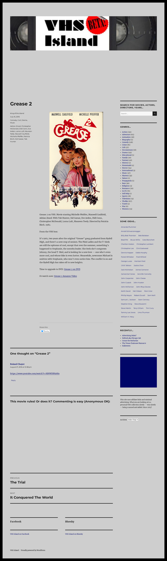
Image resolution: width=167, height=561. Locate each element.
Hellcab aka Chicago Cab (131, 338)
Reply (13, 380)
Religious (125, 186)
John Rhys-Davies (143, 287)
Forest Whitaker (127, 257)
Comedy (13, 120)
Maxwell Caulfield (22, 134)
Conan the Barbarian (130, 341)
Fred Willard (141, 257)
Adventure (126, 135)
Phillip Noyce (126, 295)
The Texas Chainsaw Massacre (134, 343)
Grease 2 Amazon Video (65, 276)
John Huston (139, 282)
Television (126, 199)
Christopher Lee (127, 248)
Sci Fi (124, 191)
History (125, 163)
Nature (124, 178)
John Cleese (141, 278)
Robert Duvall (139, 295)
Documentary (127, 150)
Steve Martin (126, 308)
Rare (124, 183)
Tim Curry (150, 308)
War (123, 206)
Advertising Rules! (129, 336)
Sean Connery (143, 300)
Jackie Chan (139, 265)
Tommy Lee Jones (128, 312)
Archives (123, 420)
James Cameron (142, 270)
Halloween (126, 346)
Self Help (125, 194)
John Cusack (126, 282)
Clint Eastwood (142, 248)
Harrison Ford (139, 261)
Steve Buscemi (140, 304)
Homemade (126, 165)
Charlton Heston (127, 244)
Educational (126, 155)
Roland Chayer (17, 364)
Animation (126, 137)
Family (124, 158)
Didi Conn (23, 129)
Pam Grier (148, 291)
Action (124, 132)
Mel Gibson (137, 291)
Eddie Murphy (141, 253)
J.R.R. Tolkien (126, 265)
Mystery (125, 176)
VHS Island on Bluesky (74, 534)
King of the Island (17, 113)
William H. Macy (127, 317)
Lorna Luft (20, 131)
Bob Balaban (143, 235)
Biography (126, 140)
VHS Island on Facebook (19, 534)
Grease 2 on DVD (72, 269)
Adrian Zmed (15, 126)
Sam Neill (151, 295)
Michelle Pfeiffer (16, 136)
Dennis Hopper (127, 253)
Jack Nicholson (127, 270)
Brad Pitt (124, 240)
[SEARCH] (155, 113)
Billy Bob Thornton (128, 235)
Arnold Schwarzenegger (130, 231)
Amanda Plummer (128, 227)
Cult (19, 120)
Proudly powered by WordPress (33, 550)
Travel (124, 204)
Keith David (125, 291)
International (127, 170)
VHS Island (14, 550)
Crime (124, 145)
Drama (24, 120)
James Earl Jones (128, 274)
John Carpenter (127, 278)
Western (125, 209)
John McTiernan (127, 287)
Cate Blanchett (148, 240)
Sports (124, 196)
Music (12, 123)
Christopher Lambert (145, 244)
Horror (125, 168)
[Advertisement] (83, 83)
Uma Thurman (144, 312)
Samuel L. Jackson (128, 300)
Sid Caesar (19, 139)
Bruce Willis (135, 240)
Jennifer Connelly (144, 274)
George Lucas (126, 261)
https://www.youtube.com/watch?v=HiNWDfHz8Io (35, 373)
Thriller (125, 201)
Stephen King (126, 304)
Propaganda (126, 181)
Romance (125, 188)
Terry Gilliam (139, 308)
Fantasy (125, 160)
